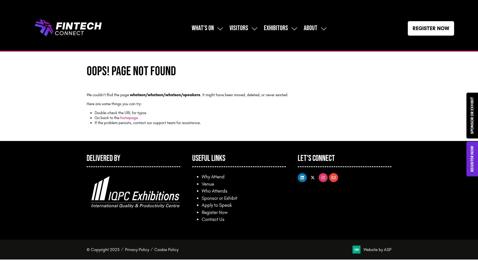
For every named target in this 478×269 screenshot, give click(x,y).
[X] (312, 177)
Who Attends (214, 191)
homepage (129, 117)
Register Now (215, 212)
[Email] (333, 177)
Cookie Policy (166, 249)
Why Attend (213, 177)
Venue (208, 184)
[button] (431, 28)
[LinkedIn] (302, 177)
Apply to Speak (217, 205)
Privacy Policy (137, 249)
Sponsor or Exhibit (219, 198)
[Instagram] (323, 177)
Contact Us (213, 219)
